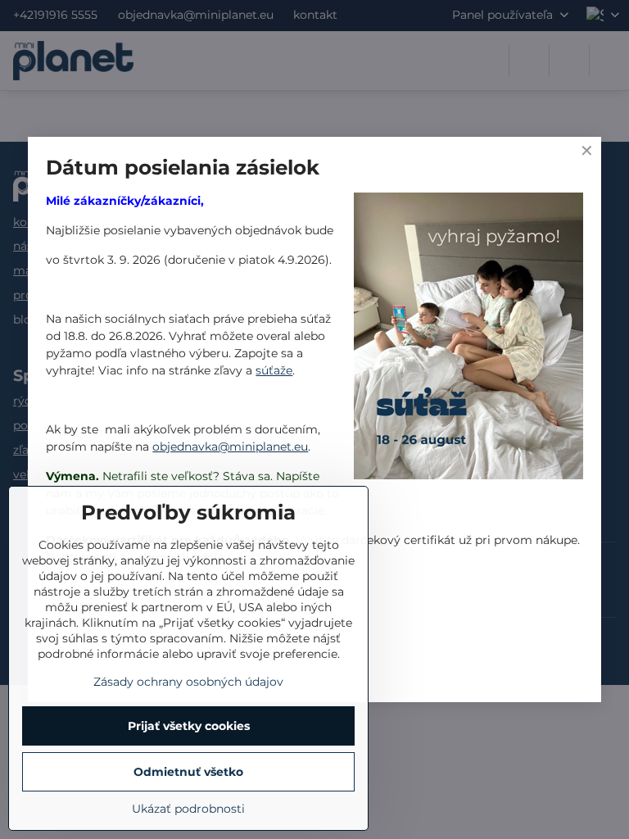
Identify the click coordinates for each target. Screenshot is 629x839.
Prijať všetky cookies (189, 726)
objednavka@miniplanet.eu (230, 446)
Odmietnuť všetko (188, 771)
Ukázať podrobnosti (188, 808)
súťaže (274, 370)
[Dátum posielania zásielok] (468, 338)
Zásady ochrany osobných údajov (188, 681)
